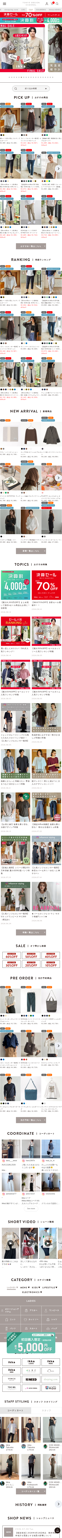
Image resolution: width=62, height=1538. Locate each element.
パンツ (13, 1328)
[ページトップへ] (57, 1530)
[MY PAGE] (47, 3)
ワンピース (54, 1310)
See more (31, 1209)
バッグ (54, 1328)
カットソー (34, 1319)
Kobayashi (32, 1485)
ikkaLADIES (55, 10)
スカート (34, 1328)
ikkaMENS (41, 10)
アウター (34, 1310)
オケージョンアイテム (12, 1310)
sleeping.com (11, 10)
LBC (23, 10)
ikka (8, 1445)
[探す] (57, 3)
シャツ (54, 1319)
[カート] (52, 3)
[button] (5, 50)
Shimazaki (54, 1447)
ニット (13, 1319)
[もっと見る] (31, 1491)
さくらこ (10, 1485)
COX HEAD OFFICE (54, 1445)
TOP (31, 10)
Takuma (10, 1447)
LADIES (31, 1301)
